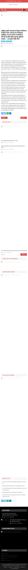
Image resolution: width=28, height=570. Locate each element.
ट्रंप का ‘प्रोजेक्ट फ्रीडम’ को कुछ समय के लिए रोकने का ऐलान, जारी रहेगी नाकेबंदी (14, 250)
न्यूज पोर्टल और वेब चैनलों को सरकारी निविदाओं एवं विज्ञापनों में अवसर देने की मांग (14, 482)
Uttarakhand (9, 41)
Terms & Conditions (14, 568)
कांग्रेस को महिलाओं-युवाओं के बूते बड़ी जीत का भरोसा (9, 140)
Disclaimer (23, 567)
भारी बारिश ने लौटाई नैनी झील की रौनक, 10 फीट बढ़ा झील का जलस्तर (14, 485)
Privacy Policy (16, 567)
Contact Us (11, 567)
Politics (3, 41)
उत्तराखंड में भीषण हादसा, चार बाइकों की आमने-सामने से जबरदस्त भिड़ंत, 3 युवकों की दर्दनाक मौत (14, 495)
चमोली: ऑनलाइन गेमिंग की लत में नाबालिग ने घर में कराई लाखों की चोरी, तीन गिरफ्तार (13, 147)
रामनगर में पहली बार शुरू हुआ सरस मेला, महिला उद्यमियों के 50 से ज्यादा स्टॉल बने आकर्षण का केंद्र (15, 489)
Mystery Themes (23, 565)
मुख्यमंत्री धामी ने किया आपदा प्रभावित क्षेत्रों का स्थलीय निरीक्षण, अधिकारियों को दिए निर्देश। (24, 117)
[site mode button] (23, 9)
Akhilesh (12, 43)
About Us (19, 1)
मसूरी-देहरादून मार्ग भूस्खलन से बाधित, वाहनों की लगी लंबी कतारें (12, 492)
